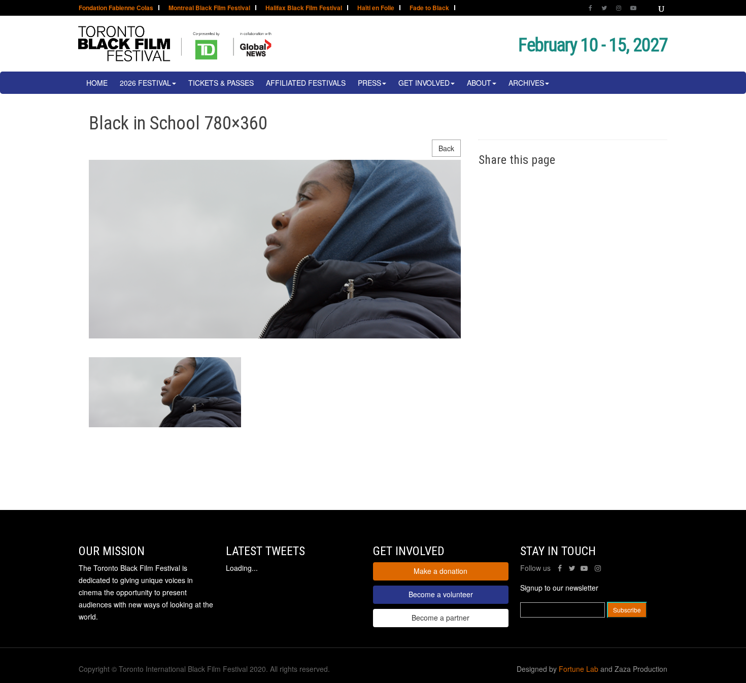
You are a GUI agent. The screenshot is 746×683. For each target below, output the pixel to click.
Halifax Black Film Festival (303, 8)
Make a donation (440, 571)
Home (97, 83)
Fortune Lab (578, 669)
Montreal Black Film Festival (209, 8)
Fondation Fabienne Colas (116, 8)
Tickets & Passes (221, 83)
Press (369, 83)
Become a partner (440, 617)
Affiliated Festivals (306, 83)
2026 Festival (145, 83)
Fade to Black (429, 8)
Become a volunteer (441, 594)
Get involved (424, 83)
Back (446, 148)
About (479, 83)
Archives (526, 83)
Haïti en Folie (375, 8)
